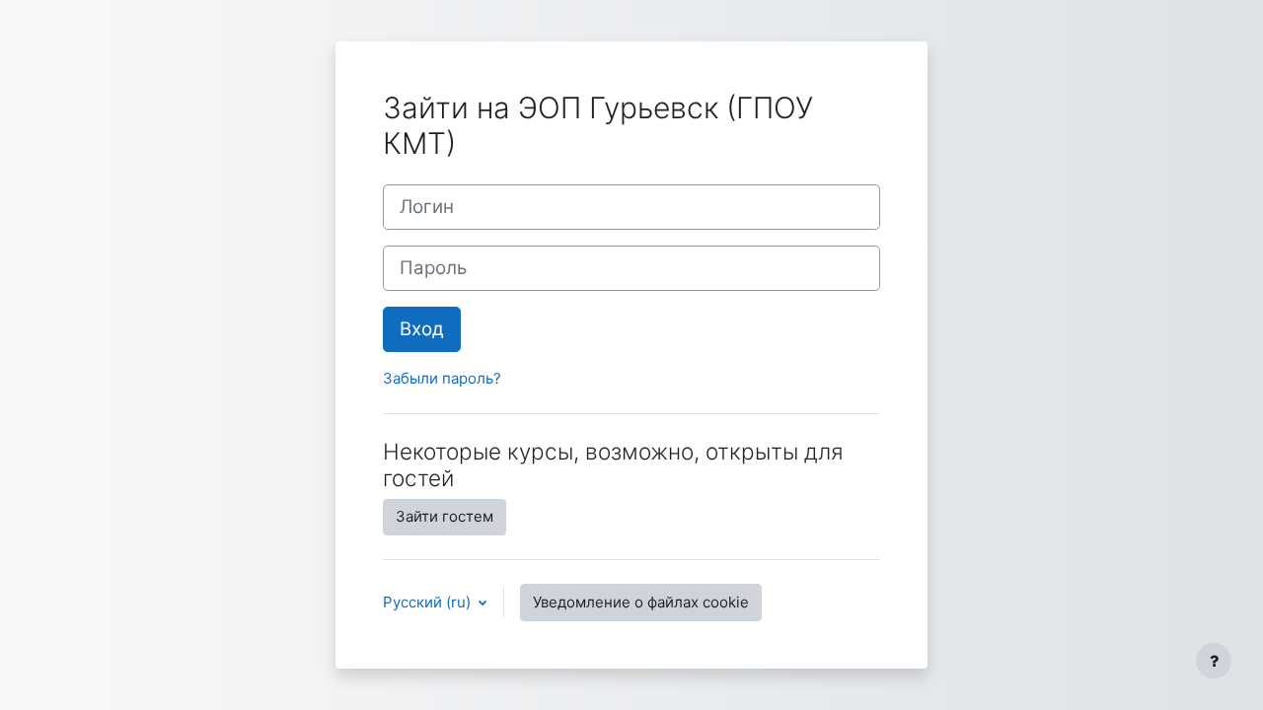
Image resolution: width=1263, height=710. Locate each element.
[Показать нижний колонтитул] (1213, 660)
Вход (422, 329)
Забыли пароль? (442, 378)
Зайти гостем (444, 516)
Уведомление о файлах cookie (641, 602)
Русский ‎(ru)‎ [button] (429, 602)
